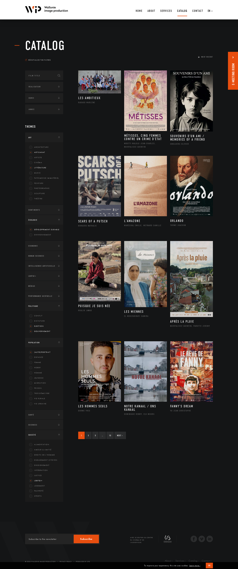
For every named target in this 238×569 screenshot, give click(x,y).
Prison (38, 388)
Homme (38, 373)
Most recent (207, 57)
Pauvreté (38, 491)
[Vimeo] (201, 539)
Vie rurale (39, 398)
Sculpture (39, 193)
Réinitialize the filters (39, 60)
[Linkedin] (209, 539)
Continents (34, 210)
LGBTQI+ (32, 276)
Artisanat (39, 152)
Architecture (41, 147)
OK (209, 565)
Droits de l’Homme (44, 455)
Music (37, 173)
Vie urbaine (40, 403)
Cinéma (38, 162)
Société (32, 435)
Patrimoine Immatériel (46, 178)
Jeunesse (38, 378)
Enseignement (41, 465)
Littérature (40, 168)
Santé (31, 415)
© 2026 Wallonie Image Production (40, 562)
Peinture (38, 183)
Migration (40, 383)
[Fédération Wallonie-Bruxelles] (167, 540)
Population (34, 342)
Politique (33, 306)
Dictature (39, 321)
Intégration (41, 470)
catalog (45, 45)
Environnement (42, 235)
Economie (33, 246)
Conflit (38, 316)
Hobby (37, 367)
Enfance (38, 357)
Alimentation (41, 444)
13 (110, 435)
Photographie (41, 188)
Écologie (32, 220)
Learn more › (194, 565)
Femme (37, 362)
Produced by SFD (83, 562)
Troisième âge (42, 393)
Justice (38, 475)
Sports (38, 496)
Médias (31, 286)
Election (39, 326)
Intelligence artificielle (41, 266)
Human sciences (36, 256)
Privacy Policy (66, 562)
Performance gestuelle (40, 296)
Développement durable (46, 229)
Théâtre (38, 198)
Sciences (32, 425)
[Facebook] (194, 539)
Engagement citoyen (45, 460)
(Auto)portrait (42, 352)
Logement (39, 486)
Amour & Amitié (42, 449)
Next (120, 435)
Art (30, 137)
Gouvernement (42, 331)
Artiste (38, 157)
